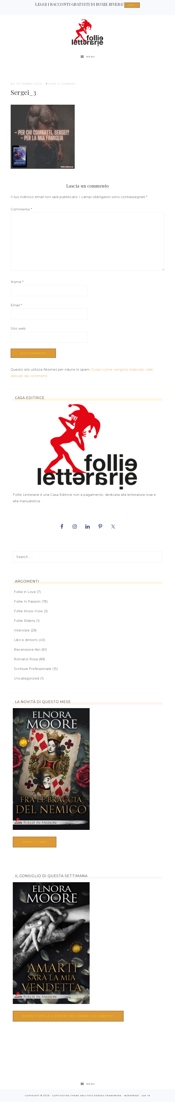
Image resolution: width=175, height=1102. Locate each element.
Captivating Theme (65, 1095)
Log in (145, 1095)
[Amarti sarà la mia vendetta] (51, 944)
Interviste (22, 630)
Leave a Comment (62, 83)
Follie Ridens (24, 621)
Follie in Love (25, 592)
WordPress (131, 1095)
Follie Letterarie (87, 32)
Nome (17, 282)
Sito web (18, 328)
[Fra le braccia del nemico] (51, 770)
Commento (21, 209)
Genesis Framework (108, 1095)
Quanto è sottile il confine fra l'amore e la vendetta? (68, 1016)
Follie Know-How (28, 611)
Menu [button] (90, 56)
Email (16, 305)
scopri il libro (34, 842)
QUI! (132, 5)
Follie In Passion (27, 601)
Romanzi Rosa (26, 659)
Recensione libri (27, 649)
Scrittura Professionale (32, 669)
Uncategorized (26, 678)
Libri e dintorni (26, 640)
